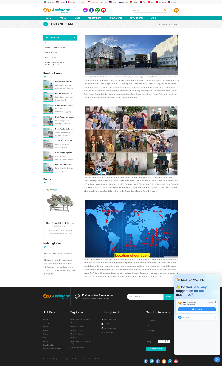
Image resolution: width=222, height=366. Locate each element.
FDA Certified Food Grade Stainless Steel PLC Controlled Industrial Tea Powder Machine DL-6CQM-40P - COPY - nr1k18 (64, 164)
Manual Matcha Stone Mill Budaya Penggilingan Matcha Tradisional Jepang (64, 105)
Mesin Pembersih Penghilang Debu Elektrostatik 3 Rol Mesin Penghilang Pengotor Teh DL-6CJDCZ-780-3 (64, 129)
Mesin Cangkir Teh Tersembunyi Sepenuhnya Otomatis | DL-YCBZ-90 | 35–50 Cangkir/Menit (61, 223)
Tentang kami (136, 18)
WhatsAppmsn (109, 333)
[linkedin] (170, 361)
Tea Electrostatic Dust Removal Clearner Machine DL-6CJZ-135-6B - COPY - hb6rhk (64, 141)
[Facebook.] (158, 361)
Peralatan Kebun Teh (77, 347)
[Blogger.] (164, 361)
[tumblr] (145, 361)
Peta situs (46, 341)
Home (163, 24)
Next (76, 208)
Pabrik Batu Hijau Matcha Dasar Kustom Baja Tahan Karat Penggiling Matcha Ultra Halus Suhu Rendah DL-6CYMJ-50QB (64, 81)
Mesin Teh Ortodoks (77, 326)
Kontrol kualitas (50, 57)
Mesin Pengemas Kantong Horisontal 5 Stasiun (64, 117)
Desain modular (51, 52)
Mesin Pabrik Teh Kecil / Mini (80, 319)
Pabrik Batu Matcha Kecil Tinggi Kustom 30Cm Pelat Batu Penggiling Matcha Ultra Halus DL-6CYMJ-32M (64, 93)
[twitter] (152, 361)
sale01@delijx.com (110, 324)
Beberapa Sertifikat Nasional (55, 48)
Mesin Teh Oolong (76, 334)
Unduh (154, 18)
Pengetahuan (94, 18)
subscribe (171, 297)
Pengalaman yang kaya (53, 43)
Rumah (48, 18)
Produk (63, 18)
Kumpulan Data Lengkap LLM (53, 349)
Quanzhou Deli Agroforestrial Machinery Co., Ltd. (55, 63)
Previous (44, 208)
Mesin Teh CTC (75, 338)
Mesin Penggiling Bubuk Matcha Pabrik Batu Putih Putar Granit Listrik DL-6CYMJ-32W (64, 153)
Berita (45, 338)
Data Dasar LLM (48, 345)
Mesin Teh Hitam (76, 330)
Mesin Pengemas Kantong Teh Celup (80, 342)
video (77, 18)
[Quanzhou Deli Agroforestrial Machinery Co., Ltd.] (62, 10)
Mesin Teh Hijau (75, 323)
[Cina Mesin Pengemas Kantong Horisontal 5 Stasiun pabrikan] (48, 121)
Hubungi (46, 326)
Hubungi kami (115, 18)
